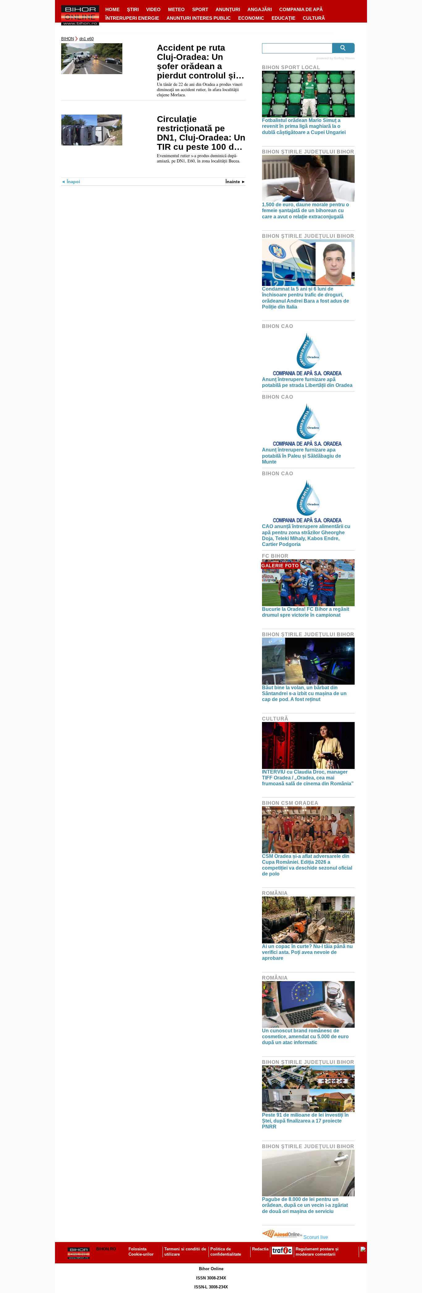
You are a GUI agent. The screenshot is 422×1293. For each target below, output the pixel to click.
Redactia (260, 1249)
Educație (283, 18)
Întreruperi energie (132, 18)
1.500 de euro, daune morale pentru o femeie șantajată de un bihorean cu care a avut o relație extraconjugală (305, 210)
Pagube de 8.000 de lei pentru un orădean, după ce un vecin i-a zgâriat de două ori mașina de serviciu (305, 1205)
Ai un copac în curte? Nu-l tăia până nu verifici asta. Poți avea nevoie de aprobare (307, 952)
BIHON (67, 38)
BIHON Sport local (291, 67)
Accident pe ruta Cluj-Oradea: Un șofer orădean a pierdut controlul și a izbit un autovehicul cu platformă (200, 61)
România (275, 893)
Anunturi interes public (199, 18)
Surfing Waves (344, 58)
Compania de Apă (301, 9)
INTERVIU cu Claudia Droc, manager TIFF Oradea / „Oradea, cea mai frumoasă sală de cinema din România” (308, 777)
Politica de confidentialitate (225, 1252)
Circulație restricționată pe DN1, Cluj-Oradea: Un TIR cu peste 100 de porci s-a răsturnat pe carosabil (201, 133)
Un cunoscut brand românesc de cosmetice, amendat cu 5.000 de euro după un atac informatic (305, 1036)
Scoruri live (315, 1237)
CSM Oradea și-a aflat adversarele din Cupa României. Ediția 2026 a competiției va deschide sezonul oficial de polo (307, 865)
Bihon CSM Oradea (290, 803)
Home (112, 9)
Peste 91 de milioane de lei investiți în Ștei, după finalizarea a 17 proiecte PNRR (305, 1120)
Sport (200, 9)
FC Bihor (275, 556)
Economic (251, 18)
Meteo (176, 9)
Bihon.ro (106, 1249)
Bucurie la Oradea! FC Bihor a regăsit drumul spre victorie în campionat (305, 612)
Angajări (259, 9)
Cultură (314, 18)
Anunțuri (228, 9)
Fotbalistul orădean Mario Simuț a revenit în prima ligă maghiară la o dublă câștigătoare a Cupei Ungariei (304, 126)
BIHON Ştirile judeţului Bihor (308, 151)
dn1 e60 (86, 38)
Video (153, 9)
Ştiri (133, 9)
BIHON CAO (277, 326)
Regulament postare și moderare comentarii (317, 1252)
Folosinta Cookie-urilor (141, 1252)
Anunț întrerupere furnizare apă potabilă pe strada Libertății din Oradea (307, 382)
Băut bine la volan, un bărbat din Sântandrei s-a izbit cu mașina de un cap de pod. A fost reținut (304, 693)
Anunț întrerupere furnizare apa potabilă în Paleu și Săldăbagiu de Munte (301, 455)
